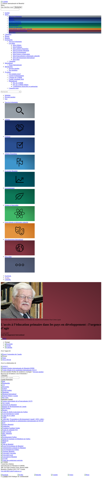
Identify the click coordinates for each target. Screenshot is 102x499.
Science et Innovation (15, 27)
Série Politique (17, 47)
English (7, 13)
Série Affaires (17, 45)
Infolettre (7, 95)
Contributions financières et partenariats (25, 86)
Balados (7, 38)
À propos (8, 72)
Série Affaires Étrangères (20, 49)
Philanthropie (13, 81)
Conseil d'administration (16, 75)
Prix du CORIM (18, 83)
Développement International (18, 31)
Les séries (12, 43)
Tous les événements (15, 16)
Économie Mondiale (15, 23)
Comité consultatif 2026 (16, 79)
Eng (6, 99)
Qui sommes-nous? (15, 74)
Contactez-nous (14, 88)
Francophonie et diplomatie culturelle (20, 29)
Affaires (11, 18)
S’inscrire (4, 375)
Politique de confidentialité (20, 476)
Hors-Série (12, 32)
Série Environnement (19, 52)
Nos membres (13, 70)
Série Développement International (24, 58)
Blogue (7, 36)
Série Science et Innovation (21, 54)
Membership (9, 67)
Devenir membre (14, 68)
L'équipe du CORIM (15, 77)
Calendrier (8, 34)
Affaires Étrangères (15, 22)
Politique (11, 20)
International (9, 63)
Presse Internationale (15, 65)
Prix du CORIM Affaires (20, 84)
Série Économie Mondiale (21, 50)
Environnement (13, 25)
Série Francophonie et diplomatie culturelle (26, 56)
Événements (8, 40)
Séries (7, 14)
